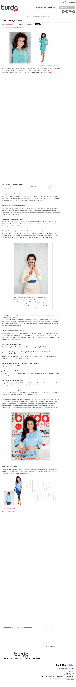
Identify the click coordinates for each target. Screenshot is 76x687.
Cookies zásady (70, 679)
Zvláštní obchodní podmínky (66, 676)
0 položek (49, 7)
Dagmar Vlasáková (10, 24)
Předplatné (28, 659)
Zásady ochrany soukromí (55, 678)
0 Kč (55, 7)
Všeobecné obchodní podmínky (49, 676)
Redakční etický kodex (16, 659)
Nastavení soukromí (69, 678)
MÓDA (28, 16)
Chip (73, 673)
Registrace (72, 2)
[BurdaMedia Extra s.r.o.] (65, 665)
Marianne (71, 672)
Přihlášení (65, 2)
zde (50, 72)
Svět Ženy (68, 673)
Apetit (63, 672)
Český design (34, 16)
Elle (67, 672)
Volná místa (66, 675)
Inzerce (72, 675)
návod (13, 509)
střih (8, 509)
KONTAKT (5, 659)
